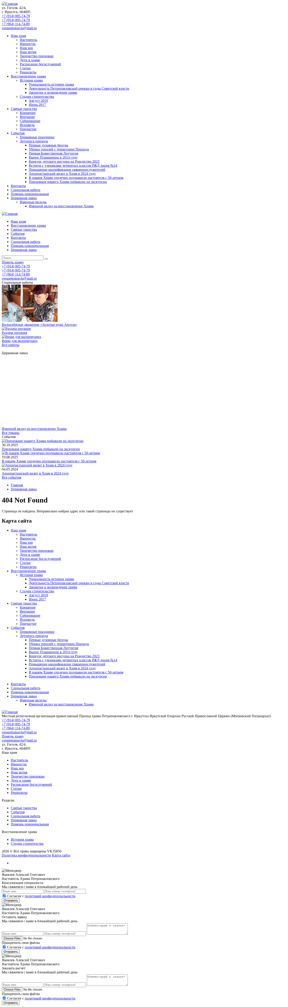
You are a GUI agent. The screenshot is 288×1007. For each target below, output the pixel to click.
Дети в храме (30, 60)
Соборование (30, 121)
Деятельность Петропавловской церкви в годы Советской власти (79, 88)
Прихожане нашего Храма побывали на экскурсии (68, 182)
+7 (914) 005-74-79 (16, 16)
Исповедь (27, 125)
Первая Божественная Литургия (53, 153)
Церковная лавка (24, 198)
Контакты (18, 186)
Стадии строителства (27, 843)
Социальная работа (25, 190)
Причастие (28, 129)
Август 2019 (38, 101)
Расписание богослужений (40, 64)
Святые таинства (24, 109)
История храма (31, 80)
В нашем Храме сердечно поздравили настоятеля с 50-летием (76, 178)
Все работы (10, 345)
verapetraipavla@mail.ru (19, 28)
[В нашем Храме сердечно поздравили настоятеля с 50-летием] (51, 453)
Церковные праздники (37, 137)
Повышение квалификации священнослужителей (67, 169)
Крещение (28, 113)
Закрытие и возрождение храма (53, 92)
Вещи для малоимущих (20, 341)
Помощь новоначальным (30, 194)
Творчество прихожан (37, 56)
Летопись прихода (34, 141)
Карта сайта (61, 855)
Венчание (27, 117)
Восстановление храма (28, 76)
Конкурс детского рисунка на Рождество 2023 (64, 161)
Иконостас (28, 44)
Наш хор (26, 48)
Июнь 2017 (37, 105)
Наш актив (28, 52)
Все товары (10, 433)
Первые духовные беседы (48, 145)
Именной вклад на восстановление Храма (61, 206)
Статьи (25, 68)
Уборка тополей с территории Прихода (59, 149)
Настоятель (28, 40)
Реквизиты (28, 72)
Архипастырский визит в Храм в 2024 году (62, 174)
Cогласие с (41, 896)
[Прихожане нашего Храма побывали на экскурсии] (42, 441)
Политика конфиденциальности (26, 855)
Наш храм (18, 36)
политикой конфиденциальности (50, 896)
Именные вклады (33, 202)
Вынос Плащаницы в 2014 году (53, 157)
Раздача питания (14, 333)
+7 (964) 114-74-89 (16, 24)
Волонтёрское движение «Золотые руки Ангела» (39, 325)
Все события (11, 477)
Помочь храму (13, 262)
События (18, 133)
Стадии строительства (37, 96)
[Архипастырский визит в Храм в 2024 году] (37, 465)
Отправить (11, 900)
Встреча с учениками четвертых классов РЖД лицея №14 (73, 165)
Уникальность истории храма (51, 84)
